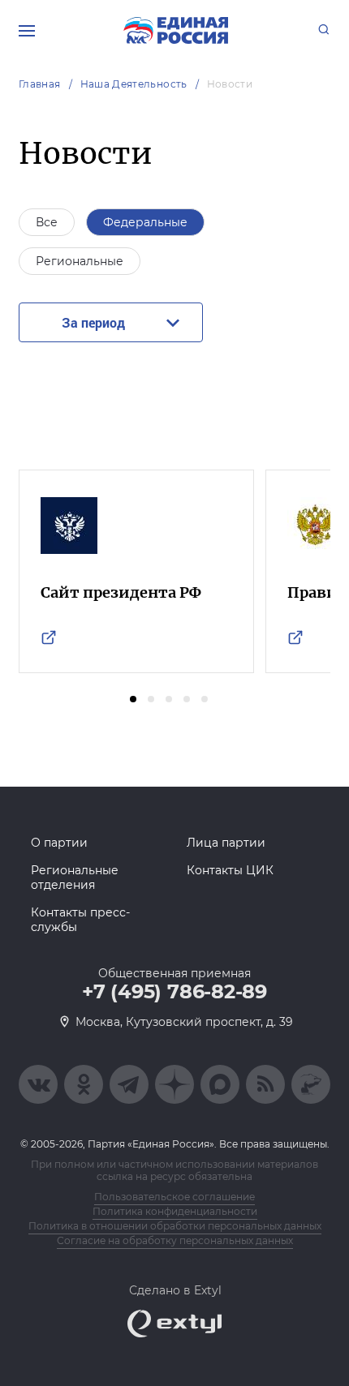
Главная (40, 84)
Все (47, 222)
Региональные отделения (74, 877)
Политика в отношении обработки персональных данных (174, 1226)
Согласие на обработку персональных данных (175, 1240)
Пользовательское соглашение (174, 1197)
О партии (59, 842)
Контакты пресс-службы (80, 919)
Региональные (79, 261)
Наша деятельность (133, 84)
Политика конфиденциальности (175, 1211)
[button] (133, 699)
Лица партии (226, 842)
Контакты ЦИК (230, 870)
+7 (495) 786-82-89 (174, 991)
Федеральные (145, 222)
